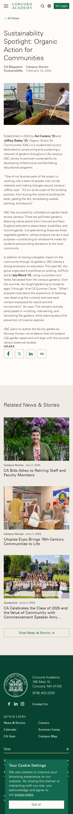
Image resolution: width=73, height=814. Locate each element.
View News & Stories (35, 633)
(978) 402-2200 (44, 693)
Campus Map (47, 736)
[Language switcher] (49, 6)
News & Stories (14, 723)
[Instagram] (22, 704)
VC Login (61, 6)
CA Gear (10, 736)
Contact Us (40, 704)
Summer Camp (49, 729)
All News (13, 18)
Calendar (10, 729)
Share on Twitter (19, 353)
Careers (43, 723)
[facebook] (9, 704)
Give (7, 749)
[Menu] (6, 5)
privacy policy (24, 794)
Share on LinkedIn (30, 353)
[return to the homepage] (16, 685)
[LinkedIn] (15, 704)
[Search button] (42, 6)
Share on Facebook (8, 353)
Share (41, 353)
